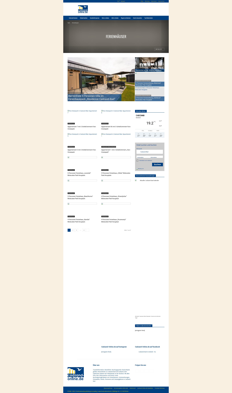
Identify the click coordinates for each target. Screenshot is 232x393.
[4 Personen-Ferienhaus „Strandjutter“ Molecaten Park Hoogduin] (116, 187)
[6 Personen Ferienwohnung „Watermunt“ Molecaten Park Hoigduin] (149, 79)
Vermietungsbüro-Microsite (121, 388)
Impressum (154, 1)
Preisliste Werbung (159, 388)
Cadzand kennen (73, 18)
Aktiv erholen (115, 18)
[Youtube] (80, 1)
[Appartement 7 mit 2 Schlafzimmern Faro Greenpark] (82, 117)
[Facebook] (71, 1)
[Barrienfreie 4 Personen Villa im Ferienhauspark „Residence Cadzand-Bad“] (101, 79)
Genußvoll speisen (94, 18)
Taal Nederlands (148, 18)
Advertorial (132, 388)
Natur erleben (105, 18)
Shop (142, 1)
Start (69, 23)
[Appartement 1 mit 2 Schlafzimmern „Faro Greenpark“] (116, 140)
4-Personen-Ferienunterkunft (75, 93)
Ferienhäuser (71, 123)
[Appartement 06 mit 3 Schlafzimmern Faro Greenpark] (116, 117)
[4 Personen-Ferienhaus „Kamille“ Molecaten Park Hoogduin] (82, 210)
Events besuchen (137, 18)
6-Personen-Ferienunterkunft (143, 80)
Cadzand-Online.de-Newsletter (145, 388)
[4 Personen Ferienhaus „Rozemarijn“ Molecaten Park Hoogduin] (116, 210)
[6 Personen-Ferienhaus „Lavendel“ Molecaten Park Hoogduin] (82, 163)
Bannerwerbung (108, 388)
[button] (69, 1)
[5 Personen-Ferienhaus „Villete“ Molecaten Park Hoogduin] (116, 163)
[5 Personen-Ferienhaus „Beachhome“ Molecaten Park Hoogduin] (82, 187)
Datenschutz (161, 1)
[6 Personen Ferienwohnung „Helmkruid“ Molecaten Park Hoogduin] (149, 94)
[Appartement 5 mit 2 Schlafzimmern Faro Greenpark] (82, 140)
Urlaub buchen (83, 18)
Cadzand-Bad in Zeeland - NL (147, 352)
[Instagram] (74, 1)
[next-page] (87, 230)
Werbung (147, 1)
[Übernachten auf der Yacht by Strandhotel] (149, 64)
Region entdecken (126, 18)
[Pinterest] (77, 1)
